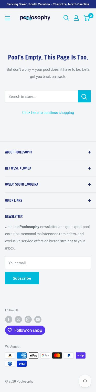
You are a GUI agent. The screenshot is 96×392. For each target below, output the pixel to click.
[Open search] (66, 18)
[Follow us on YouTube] (37, 319)
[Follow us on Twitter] (18, 319)
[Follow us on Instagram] (28, 319)
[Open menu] (7, 18)
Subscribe (22, 278)
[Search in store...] (84, 96)
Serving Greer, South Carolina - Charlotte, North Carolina (48, 4)
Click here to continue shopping (48, 112)
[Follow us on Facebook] (8, 319)
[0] (86, 18)
